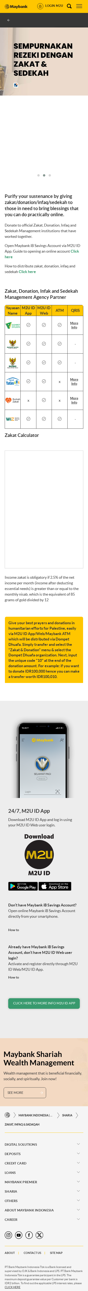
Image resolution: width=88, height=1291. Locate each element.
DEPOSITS (13, 1154)
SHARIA (67, 1115)
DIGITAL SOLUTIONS (21, 1144)
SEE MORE (15, 1092)
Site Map (56, 1252)
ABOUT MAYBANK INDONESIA (29, 1210)
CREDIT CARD (15, 1163)
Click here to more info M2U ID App (44, 1003)
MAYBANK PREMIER (21, 1182)
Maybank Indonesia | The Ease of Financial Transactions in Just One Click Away (36, 1115)
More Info (74, 325)
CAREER (11, 1220)
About (10, 1252)
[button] (38, 175)
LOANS (10, 1173)
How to (13, 930)
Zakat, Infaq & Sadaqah (22, 1124)
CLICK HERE (12, 1287)
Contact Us (32, 1252)
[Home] (7, 1115)
